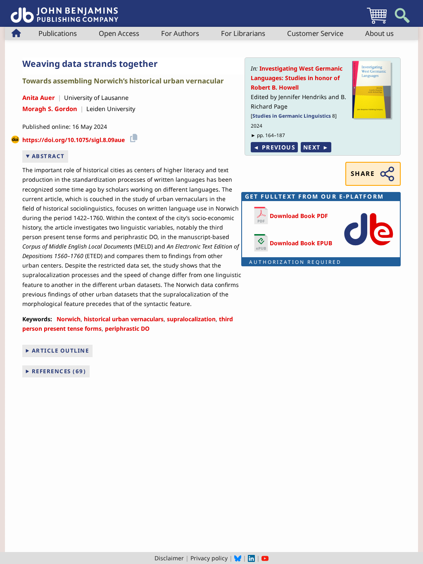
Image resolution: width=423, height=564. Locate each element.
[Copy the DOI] (132, 136)
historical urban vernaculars (124, 319)
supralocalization (191, 319)
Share (363, 173)
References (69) (59, 371)
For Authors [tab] (180, 33)
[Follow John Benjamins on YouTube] (265, 558)
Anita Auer (38, 97)
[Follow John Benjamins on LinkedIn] (251, 558)
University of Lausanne (96, 97)
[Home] (64, 10)
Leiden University (110, 108)
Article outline (60, 350)
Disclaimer (169, 558)
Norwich (69, 319)
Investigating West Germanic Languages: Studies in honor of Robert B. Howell (296, 77)
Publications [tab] (57, 33)
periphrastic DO (127, 328)
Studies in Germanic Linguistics (291, 115)
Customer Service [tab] (315, 33)
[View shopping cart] (377, 23)
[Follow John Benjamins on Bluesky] (237, 558)
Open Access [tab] (119, 33)
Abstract (48, 156)
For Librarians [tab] (243, 33)
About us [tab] (379, 33)
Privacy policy (209, 558)
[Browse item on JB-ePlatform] (368, 247)
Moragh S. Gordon (49, 108)
